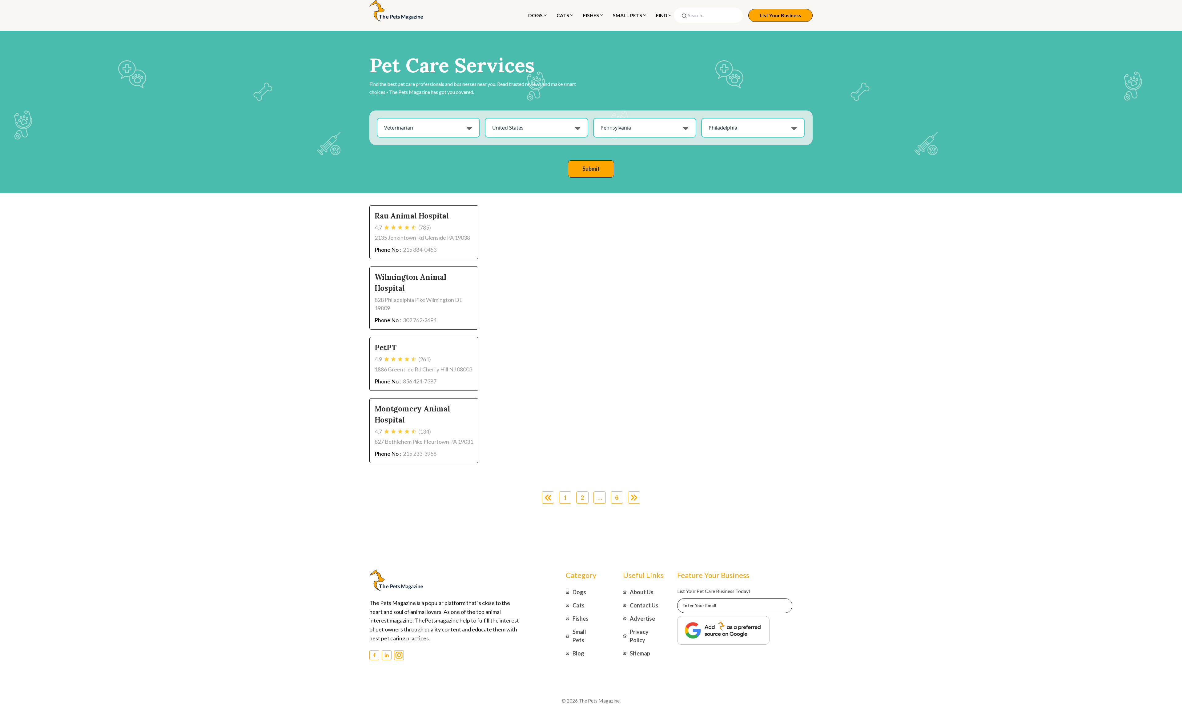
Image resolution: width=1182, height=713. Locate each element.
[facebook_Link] (374, 655)
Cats (563, 15)
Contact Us (644, 605)
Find (661, 15)
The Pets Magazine (599, 700)
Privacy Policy (639, 635)
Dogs (535, 15)
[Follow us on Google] (723, 630)
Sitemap (640, 653)
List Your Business (780, 15)
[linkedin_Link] (387, 655)
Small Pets (627, 15)
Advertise (642, 618)
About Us (641, 592)
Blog (578, 653)
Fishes (591, 15)
